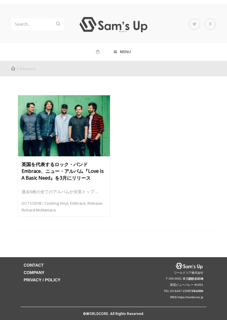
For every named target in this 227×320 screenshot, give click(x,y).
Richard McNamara (39, 210)
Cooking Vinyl (56, 203)
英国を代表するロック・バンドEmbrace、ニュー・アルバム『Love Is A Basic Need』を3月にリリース (63, 171)
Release (94, 203)
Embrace (78, 203)
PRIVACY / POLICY (42, 280)
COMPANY (34, 272)
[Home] (13, 68)
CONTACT (34, 265)
